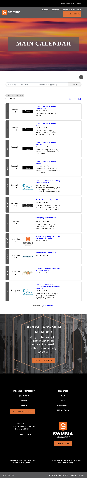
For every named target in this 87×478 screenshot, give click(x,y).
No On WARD (63, 410)
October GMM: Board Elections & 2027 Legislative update (48, 237)
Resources (63, 391)
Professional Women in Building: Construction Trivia (48, 181)
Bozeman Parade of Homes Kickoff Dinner (46, 107)
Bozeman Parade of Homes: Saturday (46, 143)
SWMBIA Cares (76, 4)
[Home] (11, 12)
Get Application (43, 360)
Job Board (64, 10)
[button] (81, 77)
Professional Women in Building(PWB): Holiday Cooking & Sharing (48, 286)
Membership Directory (50, 10)
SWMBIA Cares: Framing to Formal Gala (46, 218)
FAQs (68, 4)
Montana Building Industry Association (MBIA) (23, 461)
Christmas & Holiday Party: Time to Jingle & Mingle (48, 269)
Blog (63, 4)
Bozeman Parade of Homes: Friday (46, 124)
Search (75, 84)
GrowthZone (48, 306)
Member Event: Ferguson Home (48, 252)
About (78, 10)
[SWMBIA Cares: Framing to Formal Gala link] (27, 223)
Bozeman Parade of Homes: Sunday (46, 162)
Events (72, 10)
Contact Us (63, 443)
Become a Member (72, 14)
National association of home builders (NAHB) (66, 461)
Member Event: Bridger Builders (48, 200)
